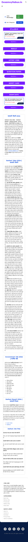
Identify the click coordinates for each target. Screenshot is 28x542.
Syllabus (8, 424)
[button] (26, 2)
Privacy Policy (7, 516)
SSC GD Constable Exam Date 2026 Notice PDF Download (13, 99)
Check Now (20, 37)
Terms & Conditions (8, 518)
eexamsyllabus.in (13, 151)
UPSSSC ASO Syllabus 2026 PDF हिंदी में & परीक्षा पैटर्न (14, 34)
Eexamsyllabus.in (12, 2)
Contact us (6, 513)
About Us (6, 511)
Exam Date (9, 423)
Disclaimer (6, 514)
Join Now (18, 16)
